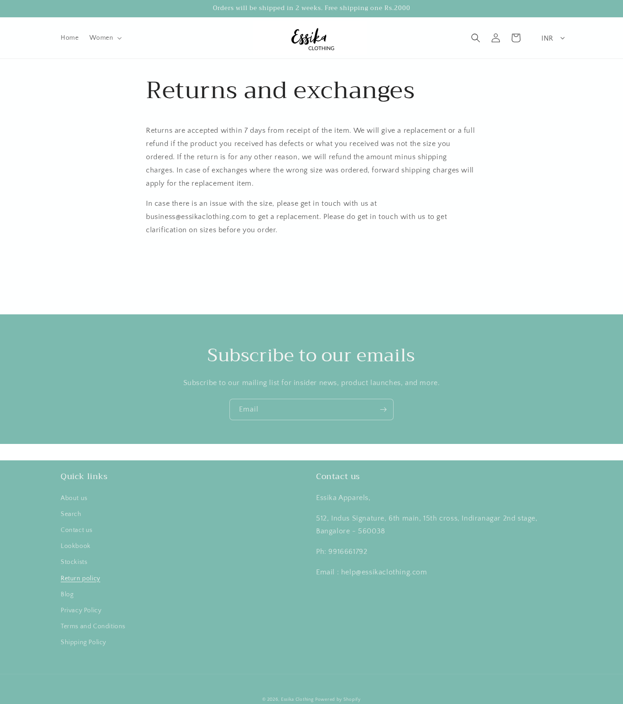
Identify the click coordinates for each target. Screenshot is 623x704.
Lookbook (76, 546)
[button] (104, 37)
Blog (67, 594)
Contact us (77, 530)
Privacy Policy (81, 610)
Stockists (74, 562)
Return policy (80, 578)
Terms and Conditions (93, 626)
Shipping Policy (83, 642)
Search (71, 514)
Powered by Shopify (338, 699)
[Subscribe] (383, 409)
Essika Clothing (297, 699)
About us (74, 498)
